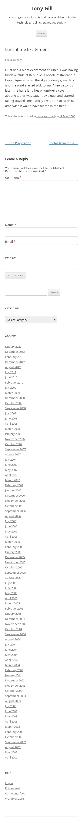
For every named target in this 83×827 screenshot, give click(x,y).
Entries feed (12, 788)
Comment (13, 178)
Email (10, 241)
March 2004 (12, 665)
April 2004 (11, 660)
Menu (41, 33)
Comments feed (15, 793)
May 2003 (11, 716)
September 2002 (15, 742)
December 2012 (15, 362)
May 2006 (11, 531)
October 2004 (13, 629)
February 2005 (14, 608)
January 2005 (13, 614)
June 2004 (11, 649)
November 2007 (15, 439)
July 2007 (10, 459)
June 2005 (11, 588)
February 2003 (14, 732)
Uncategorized (45, 116)
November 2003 (15, 685)
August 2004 (13, 639)
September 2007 (15, 449)
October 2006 (13, 506)
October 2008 (13, 403)
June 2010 (11, 377)
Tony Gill (42, 8)
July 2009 (10, 388)
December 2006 (15, 495)
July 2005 (10, 583)
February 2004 (14, 670)
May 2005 (11, 593)
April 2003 (11, 721)
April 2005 (11, 598)
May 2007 (11, 470)
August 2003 (13, 701)
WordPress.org (14, 798)
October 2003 (13, 691)
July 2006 (10, 521)
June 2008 (11, 418)
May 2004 (11, 655)
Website (11, 258)
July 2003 (10, 706)
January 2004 (13, 675)
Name (10, 225)
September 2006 (15, 511)
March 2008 (12, 429)
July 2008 (10, 413)
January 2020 (13, 346)
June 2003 (11, 711)
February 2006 (14, 547)
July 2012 (10, 372)
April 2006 (11, 536)
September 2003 (15, 696)
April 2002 (11, 757)
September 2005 (15, 572)
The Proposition (18, 143)
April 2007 (11, 475)
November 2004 (15, 624)
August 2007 (13, 454)
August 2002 (13, 747)
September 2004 (15, 634)
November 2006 (15, 501)
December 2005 (15, 557)
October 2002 (13, 737)
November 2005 (15, 562)
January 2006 (13, 552)
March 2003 (12, 727)
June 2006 (11, 526)
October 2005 (13, 567)
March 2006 (12, 542)
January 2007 (13, 490)
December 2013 (15, 352)
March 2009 (12, 393)
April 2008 (11, 423)
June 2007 (11, 465)
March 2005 (12, 603)
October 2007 (13, 444)
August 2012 (13, 367)
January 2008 (13, 434)
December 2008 (15, 398)
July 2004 (10, 644)
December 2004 (15, 619)
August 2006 (13, 516)
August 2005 (13, 578)
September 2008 (15, 408)
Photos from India (63, 143)
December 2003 (15, 680)
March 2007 (12, 480)
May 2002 (11, 752)
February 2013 (14, 357)
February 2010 (14, 382)
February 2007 (14, 485)
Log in (9, 783)
